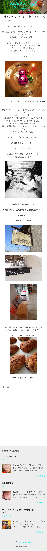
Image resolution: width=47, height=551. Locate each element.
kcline (29, 546)
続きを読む (41, 476)
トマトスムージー (10, 456)
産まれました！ (9, 483)
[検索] (43, 4)
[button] (43, 17)
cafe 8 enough (23, 4)
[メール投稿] (7, 388)
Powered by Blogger (25, 542)
